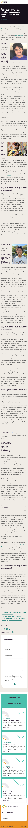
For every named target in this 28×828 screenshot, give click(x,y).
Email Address (5, 818)
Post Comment (9, 684)
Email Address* (8, 655)
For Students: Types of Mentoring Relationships (12, 792)
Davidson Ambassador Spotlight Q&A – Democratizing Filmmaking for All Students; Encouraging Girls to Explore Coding (14, 618)
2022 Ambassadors (19, 35)
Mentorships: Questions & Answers (13, 720)
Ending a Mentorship (9, 744)
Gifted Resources (5, 19)
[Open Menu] (26, 1)
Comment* (7, 661)
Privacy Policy (24, 826)
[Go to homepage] (4, 2)
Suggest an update (6, 632)
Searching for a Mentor (9, 768)
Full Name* (7, 649)
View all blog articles (12, 703)
